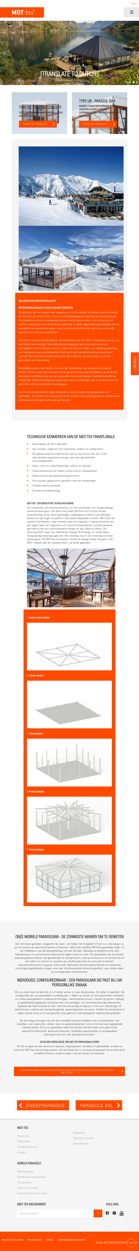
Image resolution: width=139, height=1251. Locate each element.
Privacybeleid (35, 1239)
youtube (122, 1213)
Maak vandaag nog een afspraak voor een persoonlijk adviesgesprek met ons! (67, 1071)
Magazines (79, 1132)
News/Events (81, 1143)
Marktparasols (25, 1171)
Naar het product (35, 124)
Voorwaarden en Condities (72, 1239)
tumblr (114, 1213)
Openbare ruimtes (83, 1138)
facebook (107, 1213)
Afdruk (49, 1239)
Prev (5, 53)
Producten (23, 1136)
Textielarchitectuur (27, 1146)
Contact (135, 364)
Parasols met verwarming (31, 1193)
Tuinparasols (24, 1182)
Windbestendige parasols (31, 1177)
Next (134, 53)
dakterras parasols (27, 1187)
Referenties (23, 1141)
